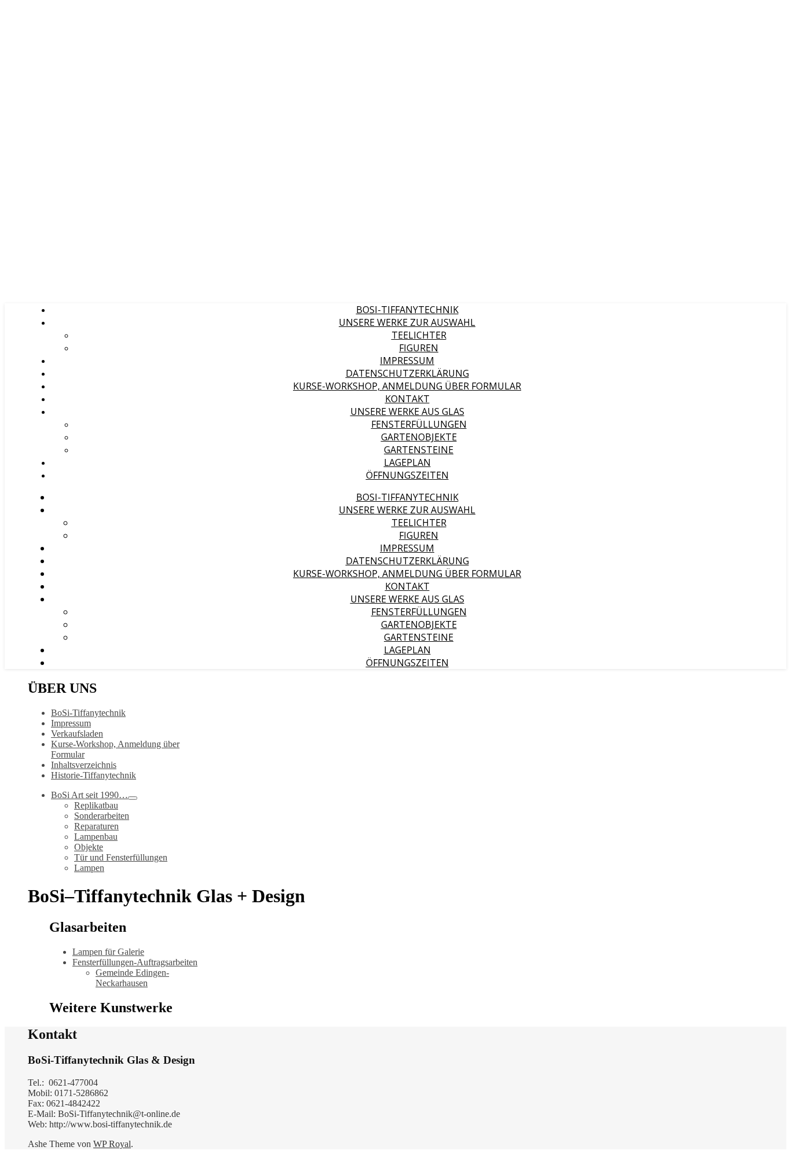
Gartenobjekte (419, 437)
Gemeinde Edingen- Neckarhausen (132, 978)
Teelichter (418, 335)
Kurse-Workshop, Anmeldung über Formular (407, 386)
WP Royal (112, 1144)
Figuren (418, 347)
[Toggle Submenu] (132, 798)
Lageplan (407, 462)
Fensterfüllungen (419, 424)
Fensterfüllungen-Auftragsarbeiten (134, 962)
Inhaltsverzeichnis (83, 765)
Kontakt (407, 398)
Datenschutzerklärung (407, 373)
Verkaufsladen (77, 733)
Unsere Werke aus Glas (407, 411)
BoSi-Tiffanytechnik (407, 309)
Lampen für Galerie (108, 952)
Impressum (407, 360)
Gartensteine (418, 449)
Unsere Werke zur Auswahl (407, 322)
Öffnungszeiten (407, 475)
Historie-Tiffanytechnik (93, 775)
